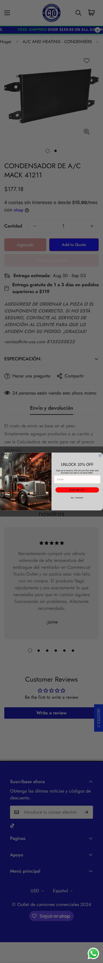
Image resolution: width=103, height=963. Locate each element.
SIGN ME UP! (77, 490)
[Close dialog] (100, 455)
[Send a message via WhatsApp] (93, 953)
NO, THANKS (77, 498)
